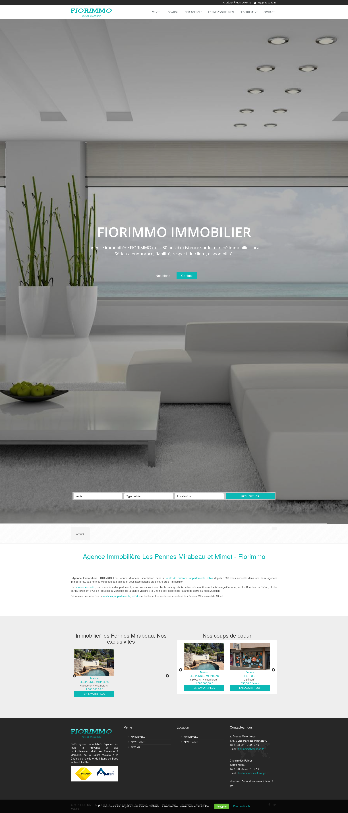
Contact (186, 420)
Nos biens (163, 420)
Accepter (222, 806)
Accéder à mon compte (237, 2)
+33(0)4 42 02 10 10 (266, 2)
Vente (156, 12)
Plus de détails (241, 806)
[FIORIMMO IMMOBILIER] (90, 11)
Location (172, 12)
